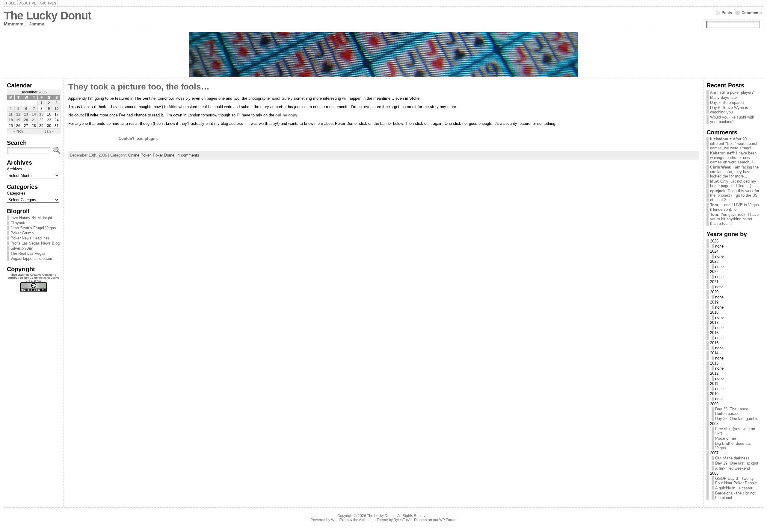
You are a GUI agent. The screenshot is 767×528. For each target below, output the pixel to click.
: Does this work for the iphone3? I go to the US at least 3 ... (734, 195)
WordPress (340, 520)
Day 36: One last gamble (736, 418)
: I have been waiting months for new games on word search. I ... (734, 157)
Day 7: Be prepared (727, 102)
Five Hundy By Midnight (31, 218)
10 (57, 108)
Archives (48, 3)
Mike (173, 106)
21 (34, 120)
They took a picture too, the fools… (138, 86)
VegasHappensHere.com (31, 258)
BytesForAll (403, 520)
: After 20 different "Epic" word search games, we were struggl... (734, 143)
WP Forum (447, 520)
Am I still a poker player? (732, 92)
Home (11, 3)
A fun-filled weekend (732, 468)
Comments (752, 12)
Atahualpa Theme (373, 520)
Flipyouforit (20, 223)
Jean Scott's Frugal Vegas (33, 228)
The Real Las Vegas (28, 253)
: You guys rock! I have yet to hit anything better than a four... (734, 219)
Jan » (49, 131)
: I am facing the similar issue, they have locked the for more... (734, 171)
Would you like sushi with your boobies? (732, 119)
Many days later (724, 97)
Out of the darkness (732, 458)
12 (18, 114)
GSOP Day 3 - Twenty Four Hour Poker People (736, 480)
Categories (16, 193)
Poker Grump (22, 233)
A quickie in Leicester (733, 488)
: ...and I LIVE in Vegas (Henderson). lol (734, 207)
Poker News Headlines (30, 238)
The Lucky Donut (47, 15)
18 (11, 120)
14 (34, 114)
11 (11, 114)
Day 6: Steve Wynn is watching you (729, 109)
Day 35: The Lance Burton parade (731, 411)
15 (41, 114)
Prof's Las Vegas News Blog (35, 243)
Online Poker (139, 155)
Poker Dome (163, 155)
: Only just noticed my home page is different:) (733, 183)
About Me (27, 3)
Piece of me (725, 438)
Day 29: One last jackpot (736, 463)
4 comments (188, 155)
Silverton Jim (21, 248)
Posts (726, 12)
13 (26, 114)
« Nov (18, 131)
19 (18, 120)
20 (26, 120)
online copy (286, 115)
